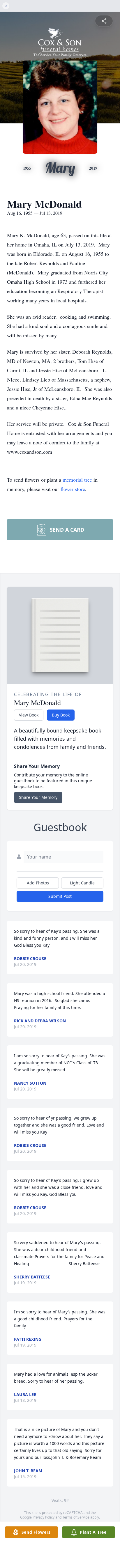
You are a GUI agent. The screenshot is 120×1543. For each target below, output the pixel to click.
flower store (73, 488)
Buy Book (61, 715)
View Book (28, 715)
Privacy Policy (43, 1517)
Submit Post (60, 896)
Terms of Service (75, 1517)
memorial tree (77, 479)
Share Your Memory (38, 797)
